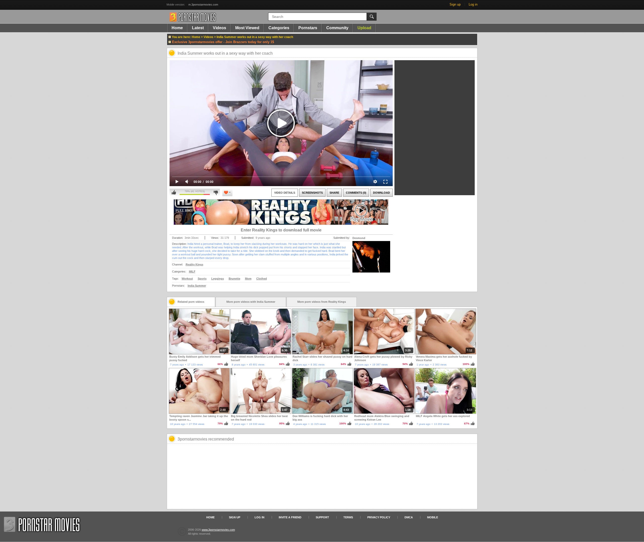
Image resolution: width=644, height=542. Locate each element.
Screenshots (312, 192)
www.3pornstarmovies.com (218, 529)
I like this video (174, 192)
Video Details (284, 192)
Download (381, 192)
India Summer (197, 285)
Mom (248, 278)
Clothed (261, 278)
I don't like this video (216, 192)
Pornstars (307, 28)
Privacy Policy (378, 517)
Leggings (217, 278)
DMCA (409, 517)
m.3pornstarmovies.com (203, 4)
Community (337, 28)
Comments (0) (356, 192)
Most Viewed (247, 28)
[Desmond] (371, 260)
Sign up (455, 4)
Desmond (358, 238)
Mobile (432, 517)
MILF (192, 271)
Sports (202, 278)
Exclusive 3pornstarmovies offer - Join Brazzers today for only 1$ (223, 42)
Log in (473, 4)
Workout (187, 278)
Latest (198, 28)
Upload (364, 28)
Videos (219, 28)
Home (177, 28)
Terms (348, 517)
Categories (278, 28)
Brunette (234, 278)
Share (334, 192)
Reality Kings (194, 264)
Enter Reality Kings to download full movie (281, 230)
